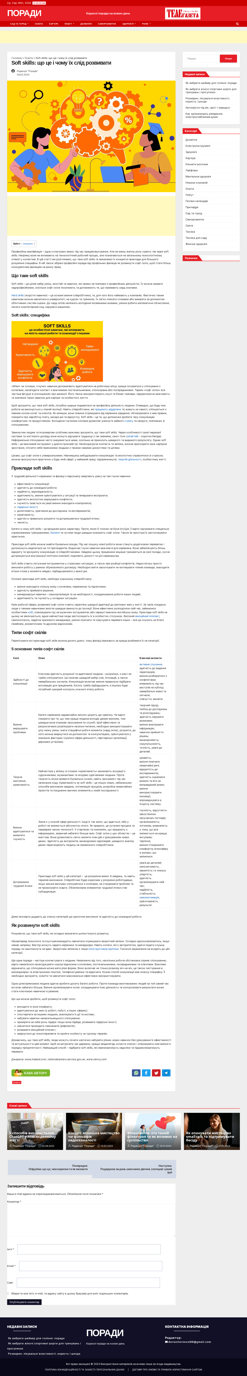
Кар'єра (190, 158)
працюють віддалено (108, 409)
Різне (145, 24)
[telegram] (166, 1073)
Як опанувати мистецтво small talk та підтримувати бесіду (210, 1136)
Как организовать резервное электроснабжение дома (204, 115)
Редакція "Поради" (27, 71)
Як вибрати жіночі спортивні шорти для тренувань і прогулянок (211, 91)
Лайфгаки (192, 170)
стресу (129, 420)
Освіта (39, 24)
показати (28, 243)
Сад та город (18, 24)
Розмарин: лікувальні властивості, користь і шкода (44, 1353)
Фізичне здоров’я (196, 243)
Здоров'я (191, 151)
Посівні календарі (197, 201)
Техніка (190, 231)
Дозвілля (86, 24)
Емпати (55, 532)
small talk (133, 436)
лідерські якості (27, 506)
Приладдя (192, 207)
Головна (16, 57)
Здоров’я (128, 24)
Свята (189, 225)
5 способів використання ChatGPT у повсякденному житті (32, 1136)
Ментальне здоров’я (198, 176)
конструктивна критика (103, 948)
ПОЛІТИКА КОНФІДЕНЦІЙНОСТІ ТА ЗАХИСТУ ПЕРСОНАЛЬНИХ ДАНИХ (85, 1369)
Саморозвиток (107, 24)
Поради (24, 13)
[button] (237, 23)
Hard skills (17, 295)
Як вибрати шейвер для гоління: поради (211, 82)
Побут (69, 24)
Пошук (228, 58)
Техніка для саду (196, 237)
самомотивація (149, 897)
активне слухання (151, 664)
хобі (30, 612)
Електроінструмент (198, 145)
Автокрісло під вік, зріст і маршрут (208, 107)
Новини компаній (197, 182)
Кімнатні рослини (197, 164)
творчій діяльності (129, 459)
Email (11, 1265)
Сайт (10, 1282)
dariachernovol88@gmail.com (189, 1341)
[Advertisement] (86, 37)
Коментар (14, 1201)
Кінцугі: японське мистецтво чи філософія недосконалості (94, 1136)
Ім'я (10, 1249)
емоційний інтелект (147, 616)
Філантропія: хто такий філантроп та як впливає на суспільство (152, 1136)
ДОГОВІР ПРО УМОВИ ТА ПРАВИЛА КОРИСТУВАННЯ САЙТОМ (167, 1369)
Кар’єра (53, 24)
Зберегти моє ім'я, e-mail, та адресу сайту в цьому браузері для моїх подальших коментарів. (70, 1293)
